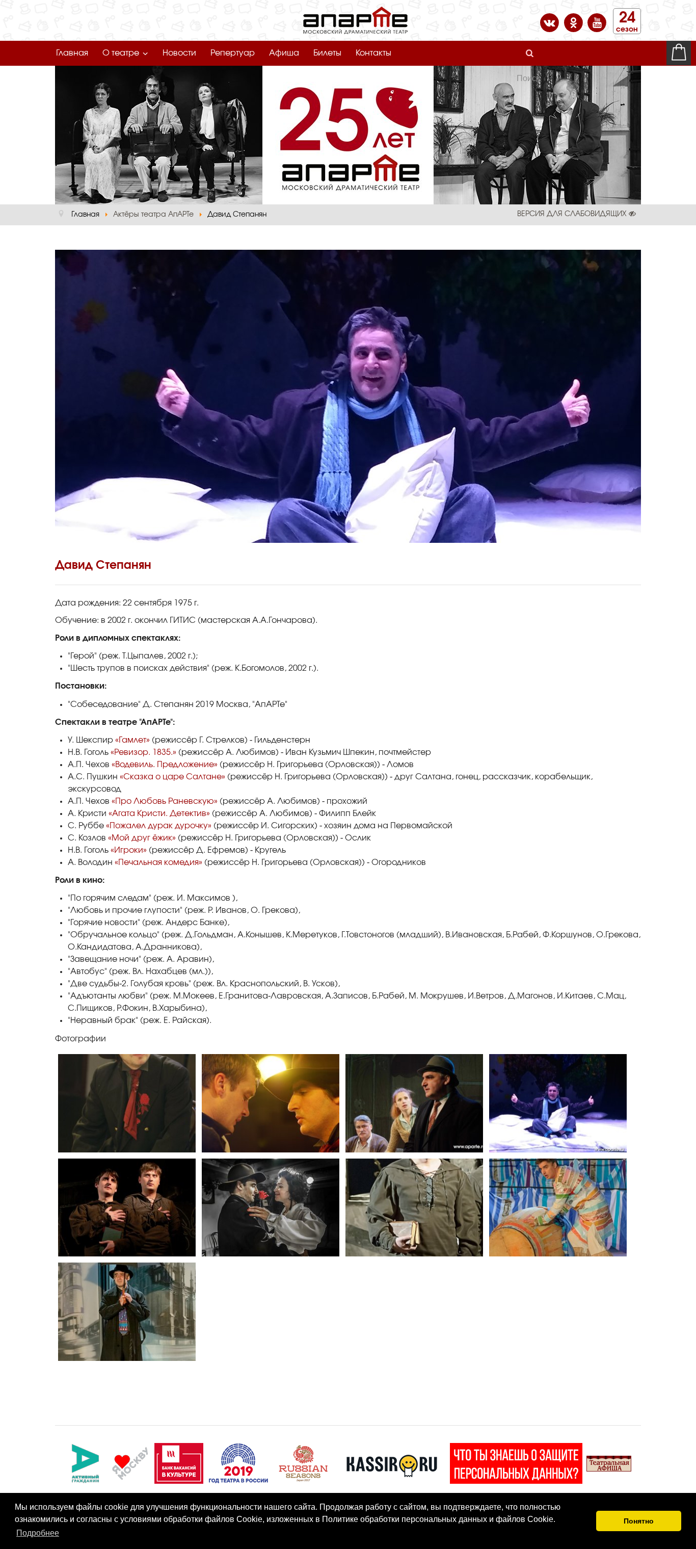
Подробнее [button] (37, 1533)
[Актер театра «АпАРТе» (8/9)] (558, 1207)
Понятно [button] (639, 1521)
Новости (179, 53)
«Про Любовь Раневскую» (165, 801)
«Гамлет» (132, 740)
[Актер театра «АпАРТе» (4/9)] (558, 1103)
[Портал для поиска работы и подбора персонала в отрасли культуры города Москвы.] (178, 1462)
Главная (72, 53)
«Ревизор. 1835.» (143, 752)
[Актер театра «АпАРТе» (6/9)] (270, 1207)
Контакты (373, 53)
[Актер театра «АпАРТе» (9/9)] (127, 1311)
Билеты (327, 53)
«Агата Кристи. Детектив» (159, 813)
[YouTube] (597, 22)
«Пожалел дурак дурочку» (158, 826)
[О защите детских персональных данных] (516, 1462)
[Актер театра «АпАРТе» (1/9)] (127, 1103)
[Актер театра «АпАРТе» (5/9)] (127, 1207)
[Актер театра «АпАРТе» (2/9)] (270, 1103)
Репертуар (232, 53)
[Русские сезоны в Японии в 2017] (303, 1462)
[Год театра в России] (238, 1462)
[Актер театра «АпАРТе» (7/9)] (414, 1207)
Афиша (284, 53)
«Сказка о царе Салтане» (172, 777)
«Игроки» (129, 850)
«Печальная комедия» (158, 862)
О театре (120, 53)
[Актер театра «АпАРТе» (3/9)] (414, 1103)
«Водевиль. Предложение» (165, 764)
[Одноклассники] (574, 22)
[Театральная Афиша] (608, 1462)
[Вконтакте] (551, 22)
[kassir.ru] (392, 1462)
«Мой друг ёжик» (142, 838)
